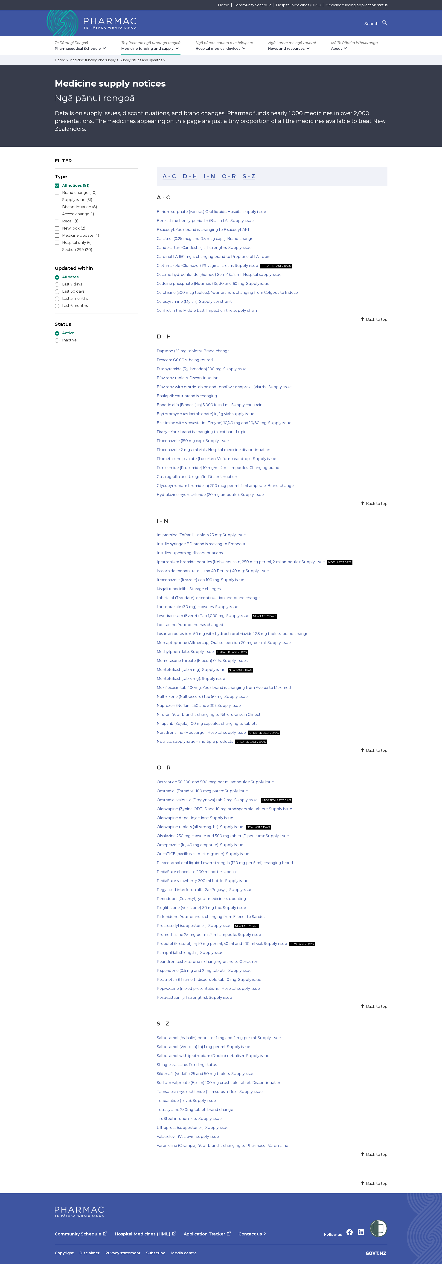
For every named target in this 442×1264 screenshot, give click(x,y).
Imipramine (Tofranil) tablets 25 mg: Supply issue (201, 535)
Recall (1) (70, 221)
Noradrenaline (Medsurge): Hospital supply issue (201, 732)
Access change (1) (78, 214)
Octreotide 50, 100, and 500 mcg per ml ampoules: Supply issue (215, 782)
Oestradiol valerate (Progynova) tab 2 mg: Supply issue (208, 800)
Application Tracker (204, 1234)
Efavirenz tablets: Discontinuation (187, 378)
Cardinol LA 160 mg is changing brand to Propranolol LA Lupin (213, 256)
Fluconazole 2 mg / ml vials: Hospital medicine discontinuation (213, 450)
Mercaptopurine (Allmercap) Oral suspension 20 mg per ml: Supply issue (224, 643)
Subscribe (156, 1253)
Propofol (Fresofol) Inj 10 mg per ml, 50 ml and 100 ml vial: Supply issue (222, 943)
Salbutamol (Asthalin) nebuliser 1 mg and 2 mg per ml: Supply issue (219, 1038)
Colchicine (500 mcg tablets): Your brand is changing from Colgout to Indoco (227, 292)
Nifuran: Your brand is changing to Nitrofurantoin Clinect (209, 714)
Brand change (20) (79, 192)
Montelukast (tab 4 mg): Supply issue (191, 669)
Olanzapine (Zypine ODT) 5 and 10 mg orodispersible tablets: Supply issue (224, 809)
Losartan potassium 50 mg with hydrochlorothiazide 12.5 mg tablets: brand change (232, 634)
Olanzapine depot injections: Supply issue (195, 818)
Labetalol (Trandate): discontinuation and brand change (208, 598)
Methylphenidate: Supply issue (185, 651)
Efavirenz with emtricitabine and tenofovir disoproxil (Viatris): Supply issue (224, 387)
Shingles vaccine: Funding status (187, 1065)
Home (223, 5)
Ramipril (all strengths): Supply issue (190, 952)
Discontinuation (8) (79, 207)
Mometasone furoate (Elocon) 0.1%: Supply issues (202, 660)
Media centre (184, 1253)
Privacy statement (122, 1253)
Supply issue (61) (77, 200)
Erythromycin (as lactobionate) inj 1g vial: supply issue (205, 414)
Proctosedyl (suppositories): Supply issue (194, 925)
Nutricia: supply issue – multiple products (195, 741)
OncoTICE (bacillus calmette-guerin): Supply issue (203, 854)
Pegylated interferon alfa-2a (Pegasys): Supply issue (205, 890)
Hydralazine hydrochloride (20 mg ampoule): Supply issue (210, 494)
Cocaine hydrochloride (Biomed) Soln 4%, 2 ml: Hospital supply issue (219, 274)
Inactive (69, 340)
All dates (70, 277)
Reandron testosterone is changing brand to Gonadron (207, 961)
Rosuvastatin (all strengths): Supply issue (194, 997)
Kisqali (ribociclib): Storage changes (189, 589)
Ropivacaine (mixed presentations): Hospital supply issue (208, 988)
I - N (209, 176)
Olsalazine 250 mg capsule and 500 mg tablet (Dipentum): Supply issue (223, 836)
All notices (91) (75, 185)
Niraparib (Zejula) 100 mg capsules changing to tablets (207, 723)
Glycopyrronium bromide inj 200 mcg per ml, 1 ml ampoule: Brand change (225, 485)
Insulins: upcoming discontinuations (190, 553)
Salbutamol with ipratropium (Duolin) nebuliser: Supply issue (213, 1056)
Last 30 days (73, 291)
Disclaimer (89, 1253)
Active (68, 333)
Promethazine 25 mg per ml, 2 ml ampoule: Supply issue (209, 934)
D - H (190, 176)
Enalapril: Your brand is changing (187, 396)
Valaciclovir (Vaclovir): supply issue (188, 1136)
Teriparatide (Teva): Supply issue (186, 1100)
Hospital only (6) (77, 242)
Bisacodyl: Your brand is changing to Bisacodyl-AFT (203, 229)
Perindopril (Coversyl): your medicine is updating (201, 899)
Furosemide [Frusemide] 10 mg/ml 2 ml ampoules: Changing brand (218, 468)
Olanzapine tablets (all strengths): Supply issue (200, 827)
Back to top (376, 319)
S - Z (249, 176)
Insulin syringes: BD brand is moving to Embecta (201, 544)
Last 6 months (75, 305)
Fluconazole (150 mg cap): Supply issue (193, 441)
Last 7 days (72, 284)
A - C (169, 176)
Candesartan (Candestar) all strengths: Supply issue (204, 247)
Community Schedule (253, 5)
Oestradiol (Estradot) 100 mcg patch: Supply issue (202, 791)
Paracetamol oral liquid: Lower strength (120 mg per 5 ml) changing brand (225, 863)
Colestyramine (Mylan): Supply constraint (194, 301)
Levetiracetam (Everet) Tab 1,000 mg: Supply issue (203, 616)
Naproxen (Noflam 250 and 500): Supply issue (199, 705)
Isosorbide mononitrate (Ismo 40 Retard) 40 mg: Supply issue (213, 571)
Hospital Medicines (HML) (298, 5)
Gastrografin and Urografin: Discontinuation (197, 477)
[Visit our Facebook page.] (350, 1232)
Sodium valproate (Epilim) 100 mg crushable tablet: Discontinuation (219, 1083)
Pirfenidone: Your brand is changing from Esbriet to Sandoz (211, 917)
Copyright (64, 1253)
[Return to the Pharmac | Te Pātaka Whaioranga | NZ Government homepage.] (91, 23)
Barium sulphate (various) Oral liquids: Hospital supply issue (211, 212)
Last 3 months (75, 298)
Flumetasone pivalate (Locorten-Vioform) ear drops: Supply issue (216, 459)
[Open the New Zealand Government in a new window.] (375, 1253)
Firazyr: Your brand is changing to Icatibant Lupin (202, 432)
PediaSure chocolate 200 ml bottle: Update (197, 872)
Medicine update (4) (80, 235)
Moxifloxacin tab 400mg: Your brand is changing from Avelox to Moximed (224, 687)
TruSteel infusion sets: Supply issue (189, 1118)
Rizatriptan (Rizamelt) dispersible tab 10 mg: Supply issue (209, 979)
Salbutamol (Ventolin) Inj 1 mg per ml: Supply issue (203, 1047)
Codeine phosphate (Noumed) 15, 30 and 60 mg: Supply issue (213, 283)
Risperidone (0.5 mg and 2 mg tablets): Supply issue (204, 970)
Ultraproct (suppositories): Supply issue (193, 1127)
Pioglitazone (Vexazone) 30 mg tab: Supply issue (201, 908)
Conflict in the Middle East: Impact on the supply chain (207, 310)
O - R (229, 176)
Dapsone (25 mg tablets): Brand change (193, 351)
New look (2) (73, 228)
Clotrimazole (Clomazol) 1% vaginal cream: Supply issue (207, 265)
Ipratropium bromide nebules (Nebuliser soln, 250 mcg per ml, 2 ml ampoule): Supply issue (241, 562)
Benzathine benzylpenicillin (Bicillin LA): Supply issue (205, 220)
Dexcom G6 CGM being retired (185, 360)
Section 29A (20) (77, 250)
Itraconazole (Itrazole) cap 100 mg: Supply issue (200, 580)
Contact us (250, 1234)
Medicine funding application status (356, 5)
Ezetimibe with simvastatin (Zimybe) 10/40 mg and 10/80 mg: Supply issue (224, 423)
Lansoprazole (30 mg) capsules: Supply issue (197, 607)
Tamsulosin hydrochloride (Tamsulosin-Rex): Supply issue (210, 1091)
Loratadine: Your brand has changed (190, 625)
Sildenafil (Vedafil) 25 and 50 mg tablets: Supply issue (206, 1074)
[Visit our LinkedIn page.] (361, 1232)
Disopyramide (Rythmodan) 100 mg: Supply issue (202, 369)
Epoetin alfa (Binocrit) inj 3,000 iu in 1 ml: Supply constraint (210, 405)
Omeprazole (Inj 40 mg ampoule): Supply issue (200, 845)
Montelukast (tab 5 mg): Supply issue (191, 678)
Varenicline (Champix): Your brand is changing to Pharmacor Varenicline (222, 1145)
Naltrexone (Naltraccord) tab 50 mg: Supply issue (202, 696)
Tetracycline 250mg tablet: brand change (195, 1109)
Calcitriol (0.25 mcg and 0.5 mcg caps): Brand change (205, 238)
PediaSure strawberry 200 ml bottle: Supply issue (202, 881)
